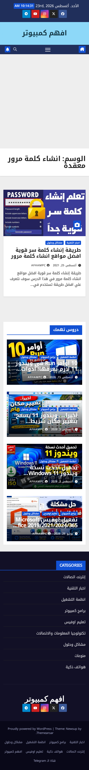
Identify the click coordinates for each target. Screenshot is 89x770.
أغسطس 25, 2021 (64, 265)
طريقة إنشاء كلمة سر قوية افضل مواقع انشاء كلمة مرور (46, 253)
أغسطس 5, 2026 (62, 429)
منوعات (80, 655)
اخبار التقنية (73, 243)
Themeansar (45, 733)
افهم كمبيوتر (44, 33)
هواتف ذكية (76, 667)
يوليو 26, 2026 (63, 533)
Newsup (71, 729)
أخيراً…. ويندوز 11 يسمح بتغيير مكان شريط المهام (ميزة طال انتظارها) (47, 424)
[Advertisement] (44, 101)
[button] (15, 49)
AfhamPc (38, 265)
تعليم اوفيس (50, 514)
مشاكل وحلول (54, 243)
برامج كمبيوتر (48, 357)
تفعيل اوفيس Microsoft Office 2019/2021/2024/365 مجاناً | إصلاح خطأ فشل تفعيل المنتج (45, 528)
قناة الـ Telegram (45, 761)
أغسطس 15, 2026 (61, 377)
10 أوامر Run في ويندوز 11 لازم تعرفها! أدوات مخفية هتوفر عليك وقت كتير (46, 372)
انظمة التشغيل (68, 357)
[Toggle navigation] (48, 49)
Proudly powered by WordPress (30, 729)
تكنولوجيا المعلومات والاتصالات (61, 633)
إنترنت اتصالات (74, 576)
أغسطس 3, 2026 (62, 481)
